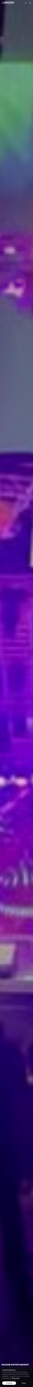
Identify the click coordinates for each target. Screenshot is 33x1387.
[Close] (31, 1369)
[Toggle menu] (30, 2)
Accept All (9, 1383)
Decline (24, 1383)
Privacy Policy (16, 1378)
